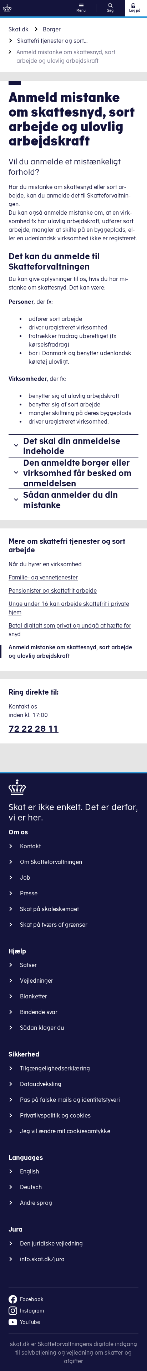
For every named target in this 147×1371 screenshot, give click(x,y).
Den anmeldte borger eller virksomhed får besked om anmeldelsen (77, 472)
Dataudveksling (40, 1084)
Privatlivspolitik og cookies (55, 1115)
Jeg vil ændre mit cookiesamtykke (65, 1131)
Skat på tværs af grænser (53, 924)
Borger (52, 29)
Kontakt (30, 846)
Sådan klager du (42, 1027)
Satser (28, 965)
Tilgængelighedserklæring (55, 1068)
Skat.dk (19, 29)
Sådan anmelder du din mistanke (70, 500)
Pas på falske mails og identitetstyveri (70, 1099)
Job (25, 877)
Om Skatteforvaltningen (51, 862)
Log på (134, 10)
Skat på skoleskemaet (49, 909)
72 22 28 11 (34, 728)
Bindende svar (38, 1012)
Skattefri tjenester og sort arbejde (52, 40)
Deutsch (31, 1187)
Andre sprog (36, 1202)
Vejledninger (36, 980)
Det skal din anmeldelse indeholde (71, 446)
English (29, 1171)
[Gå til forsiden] (7, 8)
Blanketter (33, 996)
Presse (28, 893)
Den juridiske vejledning (51, 1243)
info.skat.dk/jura (42, 1259)
